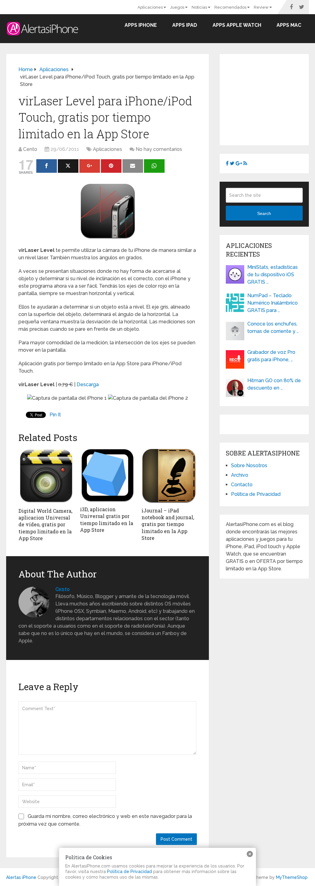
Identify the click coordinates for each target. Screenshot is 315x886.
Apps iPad (184, 25)
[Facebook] (46, 166)
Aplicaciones (151, 7)
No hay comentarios (159, 149)
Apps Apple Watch (237, 25)
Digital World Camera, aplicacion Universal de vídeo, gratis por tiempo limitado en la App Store (45, 525)
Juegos (177, 7)
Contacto (242, 485)
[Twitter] (68, 166)
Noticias (200, 7)
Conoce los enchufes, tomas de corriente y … (273, 327)
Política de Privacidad (256, 494)
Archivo (239, 475)
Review (261, 7)
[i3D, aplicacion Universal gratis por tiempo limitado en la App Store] (107, 475)
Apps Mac (289, 25)
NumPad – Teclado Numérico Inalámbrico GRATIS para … (272, 303)
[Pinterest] (111, 166)
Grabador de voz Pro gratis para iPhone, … (271, 355)
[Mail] (132, 166)
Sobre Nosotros (249, 465)
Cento (30, 149)
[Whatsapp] (154, 166)
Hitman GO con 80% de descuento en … (274, 384)
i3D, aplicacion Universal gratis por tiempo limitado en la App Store (106, 519)
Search (264, 213)
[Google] (89, 166)
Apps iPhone (141, 25)
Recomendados (230, 7)
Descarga (88, 384)
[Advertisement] (270, 98)
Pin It (55, 415)
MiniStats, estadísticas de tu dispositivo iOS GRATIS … (272, 274)
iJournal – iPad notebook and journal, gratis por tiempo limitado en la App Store (168, 524)
